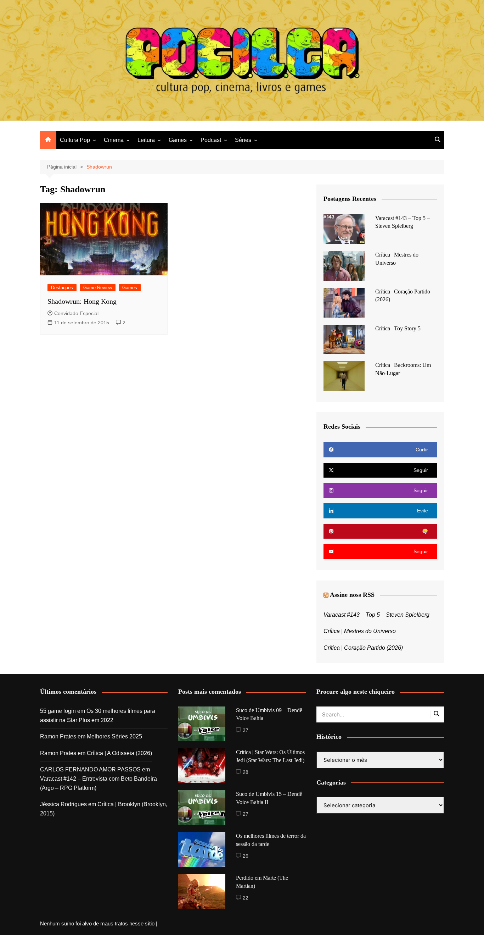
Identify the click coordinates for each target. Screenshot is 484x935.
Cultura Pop (75, 140)
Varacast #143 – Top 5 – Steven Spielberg (376, 615)
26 (245, 856)
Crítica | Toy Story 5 (398, 328)
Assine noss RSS (352, 594)
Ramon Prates (58, 736)
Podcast (211, 140)
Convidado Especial (76, 313)
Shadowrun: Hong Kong (82, 301)
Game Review (97, 287)
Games (178, 140)
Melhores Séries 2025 (114, 736)
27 (245, 814)
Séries (243, 140)
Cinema (114, 140)
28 (245, 772)
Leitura (146, 140)
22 (245, 898)
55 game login (58, 711)
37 (245, 730)
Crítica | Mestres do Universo (359, 631)
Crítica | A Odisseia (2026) (119, 753)
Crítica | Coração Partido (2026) (363, 648)
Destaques (62, 287)
